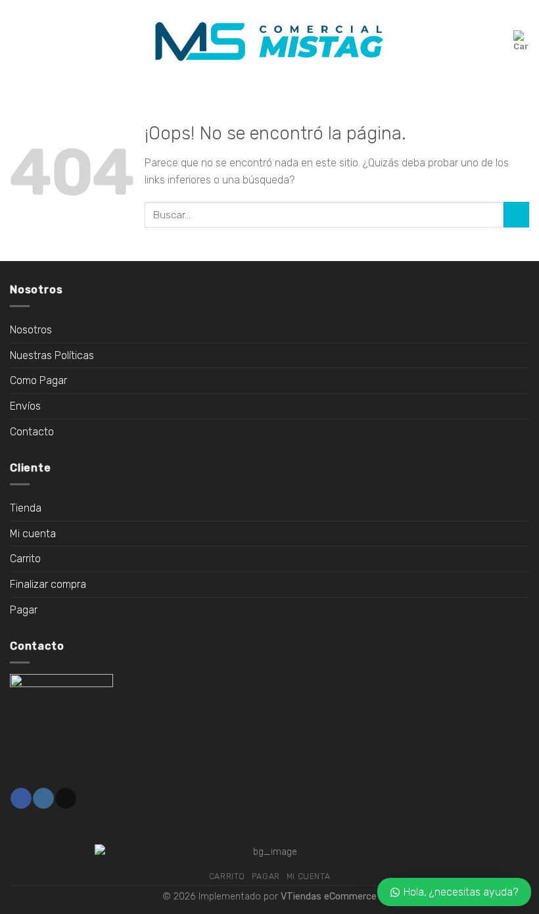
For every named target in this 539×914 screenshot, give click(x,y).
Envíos (25, 406)
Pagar (23, 610)
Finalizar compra (48, 584)
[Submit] (516, 215)
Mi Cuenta (309, 876)
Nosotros (31, 330)
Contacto (32, 431)
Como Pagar (38, 380)
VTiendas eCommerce (329, 896)
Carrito (25, 558)
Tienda (25, 508)
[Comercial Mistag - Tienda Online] (269, 41)
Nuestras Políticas (52, 355)
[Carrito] (521, 41)
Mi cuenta (33, 533)
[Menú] (18, 41)
